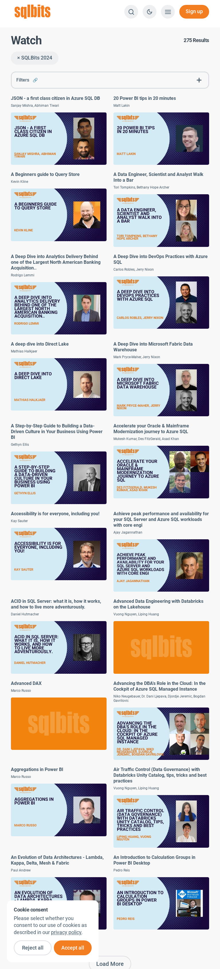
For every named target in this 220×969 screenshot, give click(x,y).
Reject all (33, 948)
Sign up (194, 11)
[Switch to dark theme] (149, 12)
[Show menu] (168, 12)
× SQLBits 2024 (34, 58)
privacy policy (66, 932)
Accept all (72, 948)
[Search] (131, 12)
